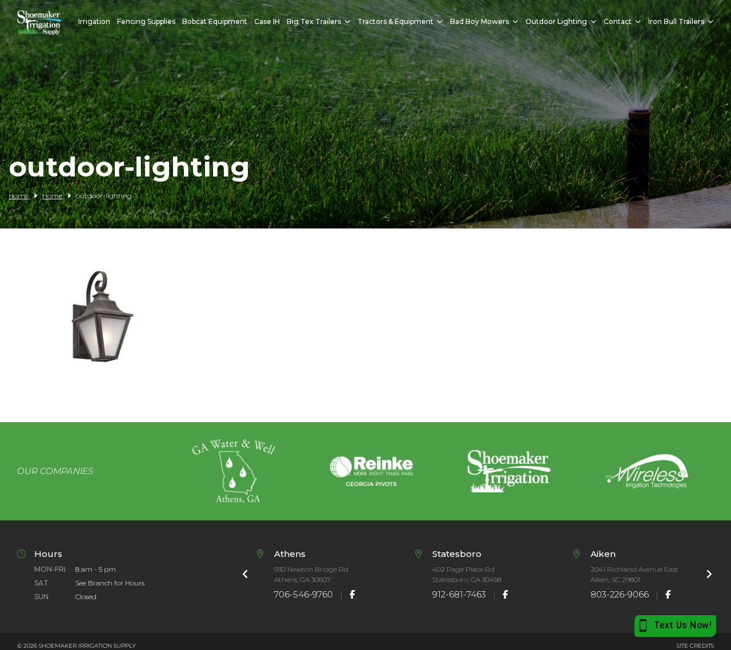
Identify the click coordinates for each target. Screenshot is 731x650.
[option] (234, 471)
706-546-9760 (303, 594)
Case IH (267, 21)
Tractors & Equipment (395, 21)
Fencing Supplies (146, 21)
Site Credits (695, 645)
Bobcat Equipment (214, 21)
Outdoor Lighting (556, 21)
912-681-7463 (459, 594)
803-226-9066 (620, 594)
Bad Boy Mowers (479, 21)
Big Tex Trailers (314, 21)
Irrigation (94, 21)
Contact (618, 21)
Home (19, 195)
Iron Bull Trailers (676, 21)
